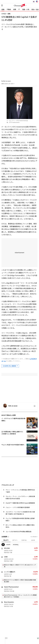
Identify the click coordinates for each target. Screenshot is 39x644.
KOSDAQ (15, 544)
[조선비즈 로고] (19, 5)
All (3, 544)
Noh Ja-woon (7, 81)
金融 (9, 14)
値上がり (6, 540)
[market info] (8, 537)
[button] (2, 5)
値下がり (15, 540)
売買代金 (24, 540)
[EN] (37, 1)
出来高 (33, 540)
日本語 (3, 14)
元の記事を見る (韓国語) (9, 366)
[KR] (34, 1)
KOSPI (8, 544)
